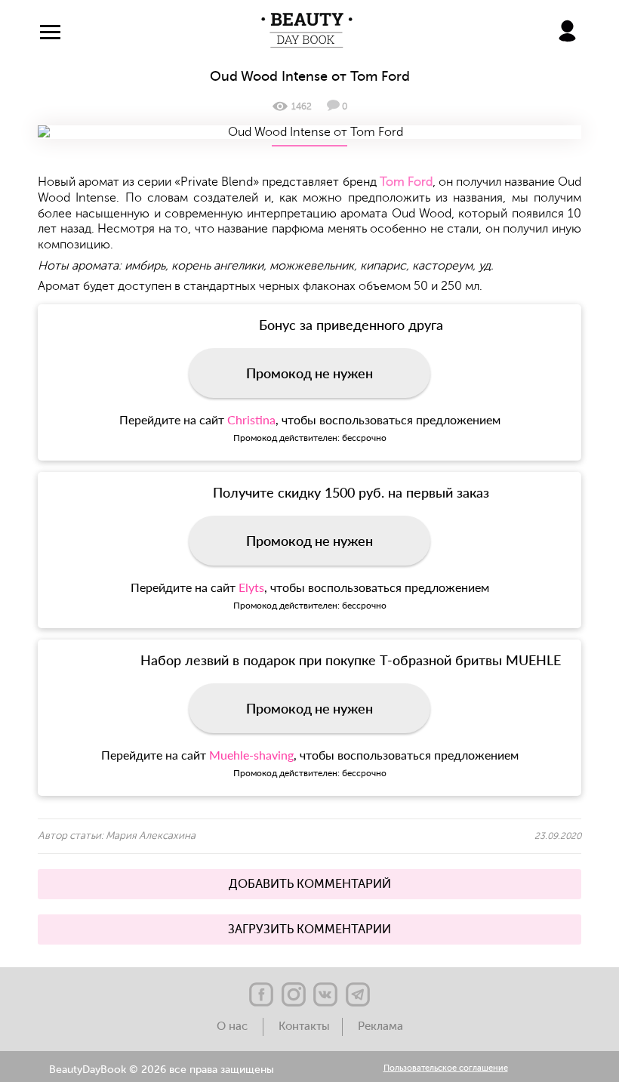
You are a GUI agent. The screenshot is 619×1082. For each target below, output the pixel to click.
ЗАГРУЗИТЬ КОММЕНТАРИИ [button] (309, 929)
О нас (234, 1026)
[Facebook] (261, 994)
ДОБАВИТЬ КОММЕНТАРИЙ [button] (310, 884)
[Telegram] (358, 994)
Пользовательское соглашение (445, 1069)
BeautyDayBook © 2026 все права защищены (161, 1070)
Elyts (251, 587)
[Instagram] (294, 994)
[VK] (325, 994)
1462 (301, 106)
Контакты (304, 1026)
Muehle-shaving (251, 755)
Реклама (380, 1026)
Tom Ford (406, 182)
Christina (251, 419)
